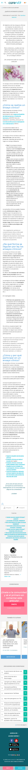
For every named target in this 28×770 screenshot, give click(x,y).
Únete (14, 604)
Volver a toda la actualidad (11, 7)
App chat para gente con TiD (12, 698)
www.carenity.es (12, 759)
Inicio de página (21, 725)
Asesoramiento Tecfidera (11, 693)
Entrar (20, 768)
